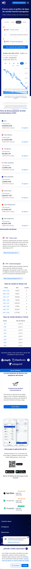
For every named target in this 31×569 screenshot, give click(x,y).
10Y (18, 65)
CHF (5, 327)
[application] (15, 80)
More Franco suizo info (10, 253)
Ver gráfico (25, 128)
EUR (5, 330)
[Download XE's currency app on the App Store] (9, 471)
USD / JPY (6, 297)
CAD (5, 336)
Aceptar (24, 565)
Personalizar (15, 565)
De (4, 27)
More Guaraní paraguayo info (12, 278)
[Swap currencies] (5, 35)
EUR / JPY (6, 309)
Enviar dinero (15, 406)
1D (9, 63)
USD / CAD (6, 306)
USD (5, 333)
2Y (26, 63)
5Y (13, 65)
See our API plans (15, 370)
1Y (21, 63)
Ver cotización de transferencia (15, 47)
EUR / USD (6, 290)
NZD (5, 342)
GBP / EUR (6, 294)
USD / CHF (6, 303)
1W (13, 63)
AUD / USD (6, 312)
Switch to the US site (13, 542)
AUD (5, 339)
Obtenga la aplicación (19, 2)
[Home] (4, 2)
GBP (5, 345)
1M (18, 63)
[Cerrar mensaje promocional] (28, 537)
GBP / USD (6, 300)
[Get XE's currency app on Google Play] (21, 471)
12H (5, 63)
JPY (5, 324)
